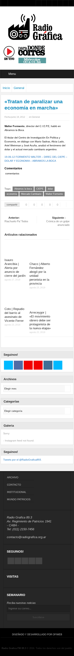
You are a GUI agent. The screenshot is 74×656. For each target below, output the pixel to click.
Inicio (6, 88)
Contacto (14, 484)
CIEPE (39, 188)
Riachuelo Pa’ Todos (16, 219)
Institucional (16, 492)
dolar (50, 188)
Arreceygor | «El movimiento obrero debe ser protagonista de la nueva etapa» (40, 320)
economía (12, 194)
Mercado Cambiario (31, 194)
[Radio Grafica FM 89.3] (37, 27)
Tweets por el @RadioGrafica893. (22, 459)
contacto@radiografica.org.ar (26, 537)
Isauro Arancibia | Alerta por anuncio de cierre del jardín (15, 267)
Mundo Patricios (18, 499)
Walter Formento (54, 194)
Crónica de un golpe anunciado (58, 221)
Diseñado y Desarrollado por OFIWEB (37, 634)
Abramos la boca (23, 188)
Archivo (12, 477)
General (19, 88)
